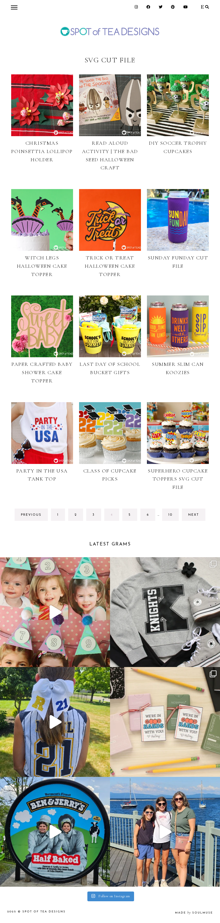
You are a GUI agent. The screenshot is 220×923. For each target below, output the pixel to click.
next (193, 515)
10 (173, 517)
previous (31, 515)
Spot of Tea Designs (44, 911)
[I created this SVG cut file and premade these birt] (55, 612)
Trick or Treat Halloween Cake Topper (110, 266)
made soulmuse (194, 912)
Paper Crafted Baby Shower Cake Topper (41, 372)
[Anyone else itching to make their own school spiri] (165, 612)
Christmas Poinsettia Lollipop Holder (42, 151)
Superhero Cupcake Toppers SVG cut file (178, 479)
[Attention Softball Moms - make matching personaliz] (55, 722)
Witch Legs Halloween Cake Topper (42, 266)
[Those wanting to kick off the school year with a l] (165, 722)
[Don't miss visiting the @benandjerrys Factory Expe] (55, 832)
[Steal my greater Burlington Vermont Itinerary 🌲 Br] (165, 832)
